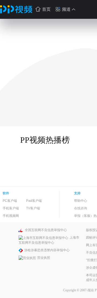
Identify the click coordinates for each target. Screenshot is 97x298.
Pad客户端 (34, 201)
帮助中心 (80, 201)
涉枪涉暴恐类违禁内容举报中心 (47, 250)
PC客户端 (10, 201)
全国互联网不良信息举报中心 (46, 230)
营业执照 (43, 258)
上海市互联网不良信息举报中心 (49, 240)
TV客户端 (33, 208)
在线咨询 (80, 208)
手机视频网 (11, 216)
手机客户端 (11, 208)
